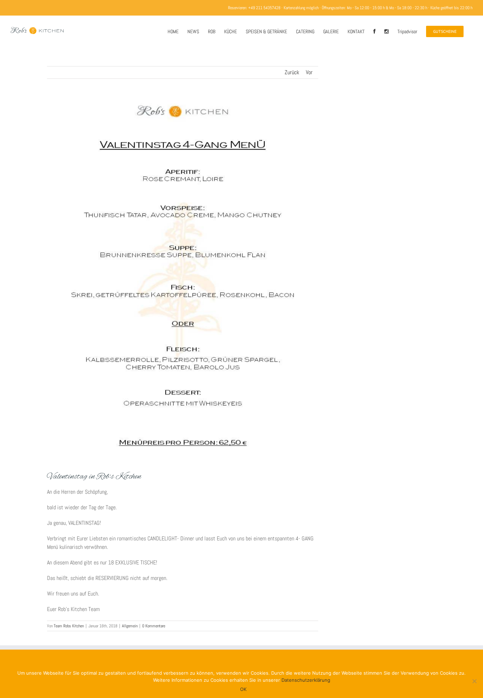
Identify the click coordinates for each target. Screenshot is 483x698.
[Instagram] (386, 31)
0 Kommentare (153, 626)
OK (243, 689)
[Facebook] (374, 31)
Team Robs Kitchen (69, 626)
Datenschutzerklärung (305, 680)
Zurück (292, 72)
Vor (309, 72)
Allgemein (130, 626)
